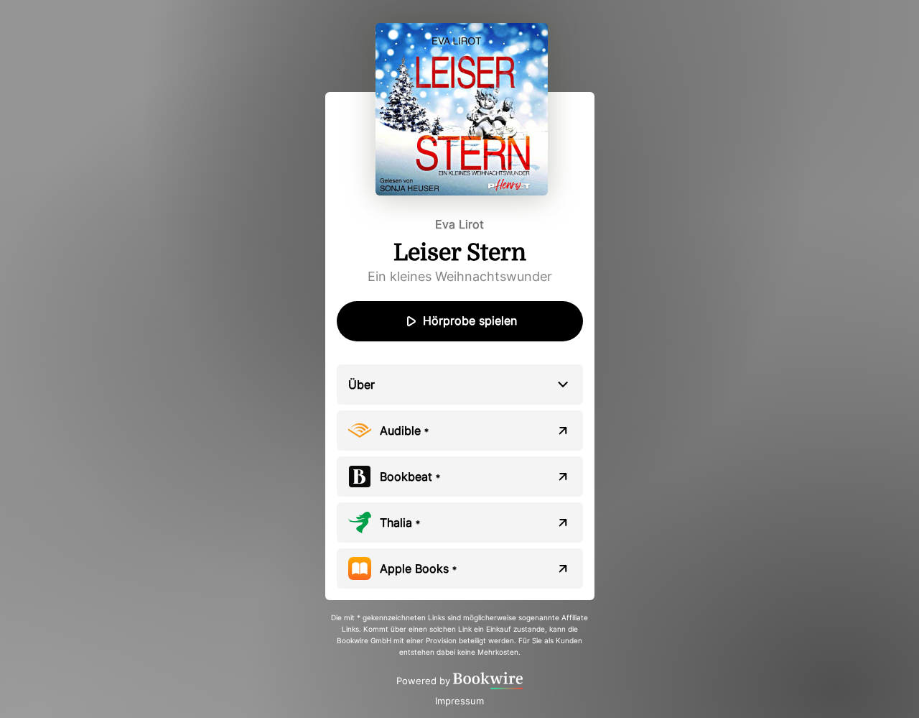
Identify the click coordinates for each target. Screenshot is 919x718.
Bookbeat (410, 476)
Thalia (400, 522)
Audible (404, 430)
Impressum (459, 701)
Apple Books (418, 568)
